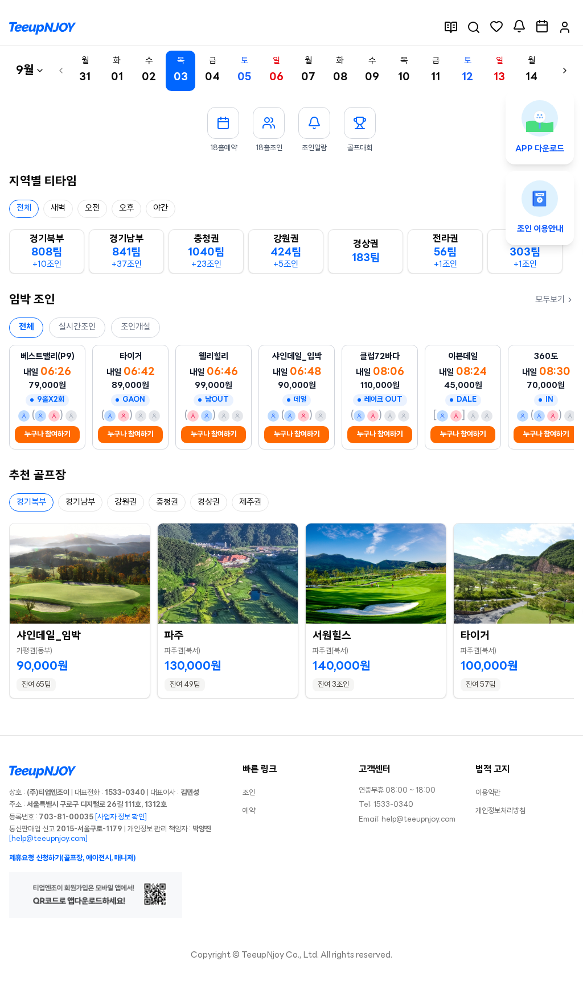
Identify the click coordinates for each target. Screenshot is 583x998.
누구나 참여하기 (47, 434)
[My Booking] (542, 26)
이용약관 (487, 793)
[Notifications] (519, 26)
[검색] (474, 27)
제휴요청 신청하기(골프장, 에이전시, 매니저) (72, 858)
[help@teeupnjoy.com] (48, 839)
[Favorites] (496, 26)
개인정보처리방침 (500, 811)
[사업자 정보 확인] (121, 817)
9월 (25, 71)
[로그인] (565, 27)
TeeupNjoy (262, 955)
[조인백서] (451, 27)
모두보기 (550, 300)
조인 (249, 793)
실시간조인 (77, 327)
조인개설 (135, 327)
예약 (249, 811)
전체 (26, 327)
